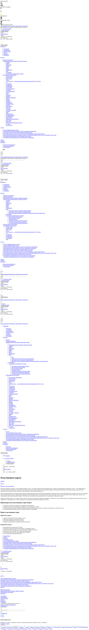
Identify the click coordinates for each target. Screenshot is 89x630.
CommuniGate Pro (10, 88)
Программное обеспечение (9, 75)
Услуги (2, 127)
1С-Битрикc (9, 83)
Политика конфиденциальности (8, 604)
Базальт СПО (9, 77)
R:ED (7, 67)
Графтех (8, 111)
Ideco (7, 93)
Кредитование (6, 536)
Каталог (2, 57)
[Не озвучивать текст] (1, 23)
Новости (3, 141)
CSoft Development (10, 91)
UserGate (8, 109)
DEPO (7, 63)
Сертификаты (6, 50)
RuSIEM (8, 101)
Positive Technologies (11, 97)
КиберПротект (9, 114)
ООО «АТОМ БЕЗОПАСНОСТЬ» (14, 122)
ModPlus (8, 96)
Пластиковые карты (8, 539)
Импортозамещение (8, 60)
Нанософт (8, 121)
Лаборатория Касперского (12, 119)
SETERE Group (9, 104)
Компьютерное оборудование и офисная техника (15, 61)
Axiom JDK (9, 87)
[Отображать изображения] (1, 17)
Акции (2, 140)
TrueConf (8, 107)
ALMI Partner (9, 86)
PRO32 (7, 98)
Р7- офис (8, 124)
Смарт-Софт (9, 125)
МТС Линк (8, 120)
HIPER (7, 66)
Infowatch (8, 95)
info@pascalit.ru (4, 34)
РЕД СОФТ (9, 78)
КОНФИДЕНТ (9, 116)
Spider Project (9, 106)
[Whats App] (3, 149)
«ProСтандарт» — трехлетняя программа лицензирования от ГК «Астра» (23, 81)
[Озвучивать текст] (1, 21)
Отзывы (5, 52)
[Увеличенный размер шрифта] (2, 5)
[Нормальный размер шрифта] (1, 3)
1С (6, 82)
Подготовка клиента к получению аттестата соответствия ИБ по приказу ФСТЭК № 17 (24, 133)
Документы (6, 55)
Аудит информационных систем (11, 130)
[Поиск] (2, 153)
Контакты (3, 142)
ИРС (7, 71)
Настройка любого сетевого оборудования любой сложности (17, 132)
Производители (7, 51)
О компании (6, 48)
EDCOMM (8, 65)
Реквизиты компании (8, 146)
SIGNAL (8, 105)
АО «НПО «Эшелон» (11, 110)
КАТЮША (8, 72)
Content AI (8, 90)
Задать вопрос (6, 147)
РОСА (7, 80)
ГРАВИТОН (9, 70)
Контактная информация (9, 144)
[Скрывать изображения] (1, 19)
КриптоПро (9, 117)
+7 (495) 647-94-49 (7, 28)
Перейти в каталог (5, 623)
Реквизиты (5, 54)
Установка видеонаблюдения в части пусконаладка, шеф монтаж (18, 137)
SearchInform (9, 102)
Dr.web (7, 92)
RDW (7, 68)
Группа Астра (9, 76)
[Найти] (2, 161)
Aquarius (8, 62)
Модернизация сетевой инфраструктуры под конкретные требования (19, 131)
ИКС (7, 112)
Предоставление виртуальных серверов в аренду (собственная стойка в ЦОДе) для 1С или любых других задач (29, 135)
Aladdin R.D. (9, 85)
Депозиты (5, 538)
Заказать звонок (4, 31)
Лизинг (5, 537)
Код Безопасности (10, 115)
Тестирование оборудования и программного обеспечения (17, 136)
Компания (3, 46)
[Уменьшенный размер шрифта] (1, 2)
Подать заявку (4, 45)
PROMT (8, 100)
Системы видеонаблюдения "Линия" (15, 73)
